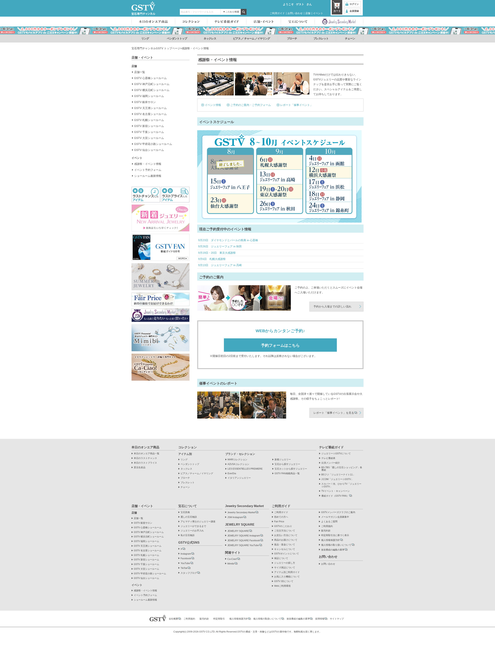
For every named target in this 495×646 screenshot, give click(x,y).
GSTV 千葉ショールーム (149, 132)
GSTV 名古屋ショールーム (150, 114)
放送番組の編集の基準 (332, 549)
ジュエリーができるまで (193, 526)
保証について (281, 558)
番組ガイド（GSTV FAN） (335, 496)
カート (337, 7)
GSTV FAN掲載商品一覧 (287, 473)
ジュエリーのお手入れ (192, 530)
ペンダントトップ (177, 38)
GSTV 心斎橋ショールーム (150, 78)
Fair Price (279, 521)
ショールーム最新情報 (147, 175)
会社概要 (173, 618)
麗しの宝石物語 (189, 517)
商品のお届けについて (285, 540)
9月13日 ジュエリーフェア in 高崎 (220, 265)
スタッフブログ (189, 573)
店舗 (307, 13)
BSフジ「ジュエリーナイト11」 (338, 474)
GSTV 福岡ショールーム (149, 96)
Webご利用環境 (282, 586)
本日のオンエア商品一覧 (146, 453)
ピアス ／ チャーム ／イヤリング (251, 38)
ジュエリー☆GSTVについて (336, 453)
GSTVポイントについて (286, 553)
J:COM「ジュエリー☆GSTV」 (337, 479)
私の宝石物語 (188, 535)
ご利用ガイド (277, 13)
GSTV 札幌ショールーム (149, 120)
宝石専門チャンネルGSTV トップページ (155, 48)
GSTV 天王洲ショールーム (150, 108)
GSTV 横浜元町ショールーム (151, 90)
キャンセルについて (284, 549)
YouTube (185, 563)
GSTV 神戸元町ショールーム (151, 84)
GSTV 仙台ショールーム (149, 149)
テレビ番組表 (328, 458)
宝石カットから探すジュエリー (291, 469)
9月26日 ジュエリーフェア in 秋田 (220, 246)
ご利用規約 (327, 526)
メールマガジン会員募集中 (335, 517)
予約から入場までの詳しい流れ (332, 306)
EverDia (232, 473)
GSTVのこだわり (283, 526)
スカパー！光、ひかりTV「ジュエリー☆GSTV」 (341, 485)
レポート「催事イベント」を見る (333, 412)
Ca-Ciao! (232, 559)
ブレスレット (321, 38)
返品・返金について (284, 544)
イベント (318, 13)
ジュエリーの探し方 (284, 563)
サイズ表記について (284, 567)
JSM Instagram (235, 517)
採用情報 (319, 618)
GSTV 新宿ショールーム (149, 126)
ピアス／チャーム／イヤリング (197, 473)
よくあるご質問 (329, 521)
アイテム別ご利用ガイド (287, 572)
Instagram (186, 553)
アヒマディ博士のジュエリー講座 (198, 521)
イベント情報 (213, 104)
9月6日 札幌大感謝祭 (212, 258)
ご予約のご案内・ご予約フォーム (250, 104)
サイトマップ (337, 618)
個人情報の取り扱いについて (336, 545)
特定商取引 (219, 618)
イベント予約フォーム (147, 169)
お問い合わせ (295, 13)
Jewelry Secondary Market (241, 512)
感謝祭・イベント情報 (147, 163)
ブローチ (292, 38)
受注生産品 (139, 467)
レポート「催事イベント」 (296, 104)
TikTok (184, 568)
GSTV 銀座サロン (145, 102)
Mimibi (230, 563)
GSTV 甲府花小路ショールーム (153, 144)
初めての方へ (281, 517)
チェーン (350, 38)
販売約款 (325, 530)
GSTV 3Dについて (283, 581)
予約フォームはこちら (280, 345)
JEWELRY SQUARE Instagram (243, 535)
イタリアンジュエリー (239, 478)
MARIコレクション (237, 459)
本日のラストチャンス (145, 458)
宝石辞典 (185, 512)
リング (145, 38)
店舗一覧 (139, 72)
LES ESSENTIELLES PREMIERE (245, 469)
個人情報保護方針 (330, 540)
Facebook (186, 558)
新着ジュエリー (283, 459)
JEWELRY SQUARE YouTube (243, 545)
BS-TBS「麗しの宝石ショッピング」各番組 (341, 469)
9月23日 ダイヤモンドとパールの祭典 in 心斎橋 (228, 240)
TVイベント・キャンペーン (335, 491)
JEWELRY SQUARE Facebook (243, 540)
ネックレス (210, 38)
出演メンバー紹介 (330, 463)
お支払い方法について (285, 535)
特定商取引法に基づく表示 (335, 535)
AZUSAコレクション (238, 464)
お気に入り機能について (287, 576)
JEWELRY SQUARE (238, 531)
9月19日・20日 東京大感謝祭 (217, 252)
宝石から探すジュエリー (287, 464)
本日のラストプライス (145, 463)
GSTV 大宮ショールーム (149, 138)
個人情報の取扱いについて (267, 618)
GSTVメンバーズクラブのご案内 (338, 512)
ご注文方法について (284, 530)
